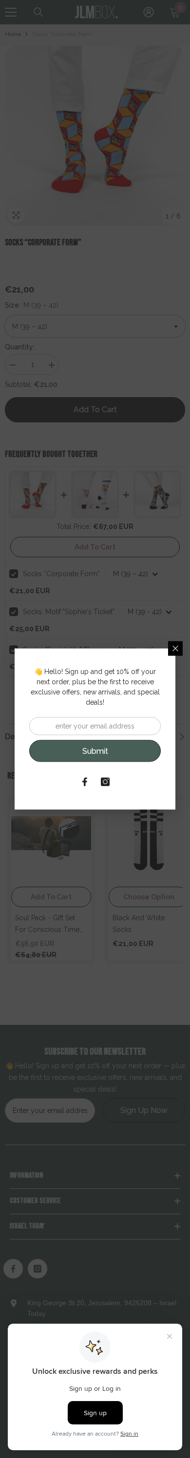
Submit (95, 750)
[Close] (175, 648)
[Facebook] (85, 782)
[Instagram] (105, 782)
